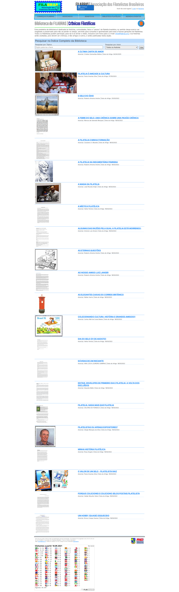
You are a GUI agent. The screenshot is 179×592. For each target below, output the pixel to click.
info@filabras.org (122, 34)
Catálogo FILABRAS (82, 8)
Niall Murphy (76, 541)
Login (134, 8)
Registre (141, 8)
